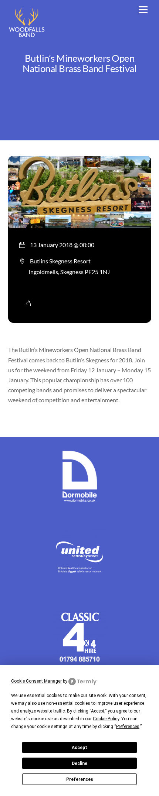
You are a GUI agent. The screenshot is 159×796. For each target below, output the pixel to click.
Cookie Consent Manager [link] (36, 681)
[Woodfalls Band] (26, 37)
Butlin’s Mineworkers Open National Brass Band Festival (80, 63)
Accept (79, 747)
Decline (79, 763)
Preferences (79, 779)
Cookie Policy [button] (106, 718)
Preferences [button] (127, 726)
